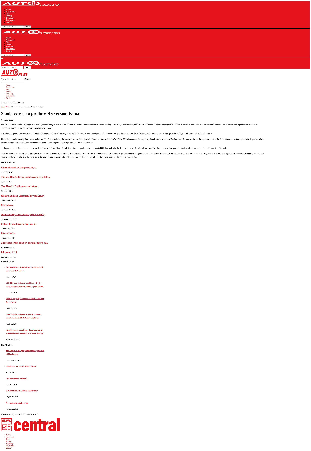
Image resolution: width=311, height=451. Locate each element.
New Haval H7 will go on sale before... (20, 186)
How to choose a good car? (17, 378)
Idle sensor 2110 (9, 252)
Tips (7, 14)
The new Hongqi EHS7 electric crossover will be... (25, 177)
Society (9, 22)
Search (27, 27)
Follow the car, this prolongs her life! (19, 224)
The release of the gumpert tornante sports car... (24, 242)
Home (3, 107)
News (8, 9)
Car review (10, 11)
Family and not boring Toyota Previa (21, 366)
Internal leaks (8, 233)
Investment (10, 20)
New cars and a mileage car (17, 403)
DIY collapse (7, 205)
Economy (10, 18)
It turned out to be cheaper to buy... (18, 167)
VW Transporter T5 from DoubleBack (22, 391)
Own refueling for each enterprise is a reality (23, 214)
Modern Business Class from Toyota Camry (22, 195)
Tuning (9, 16)
